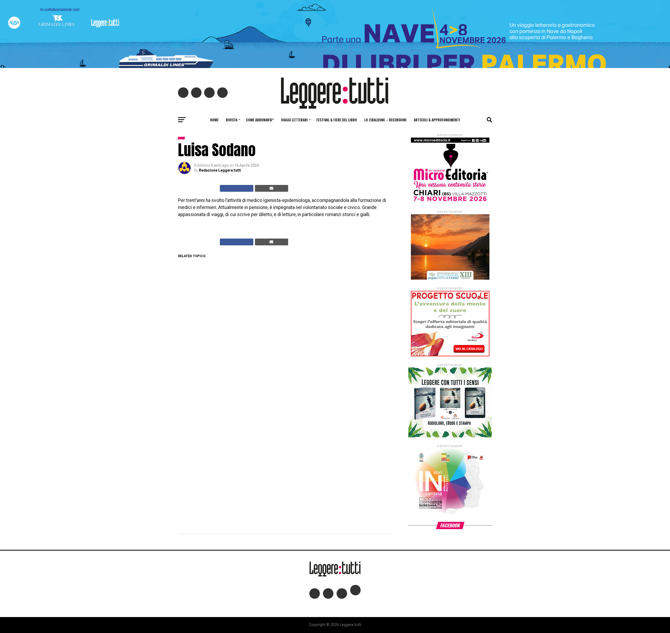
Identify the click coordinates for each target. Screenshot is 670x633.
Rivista (231, 119)
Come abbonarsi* (260, 119)
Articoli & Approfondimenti (437, 119)
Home (214, 119)
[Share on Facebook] (236, 188)
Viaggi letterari (294, 119)
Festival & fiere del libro (336, 119)
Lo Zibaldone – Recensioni (385, 119)
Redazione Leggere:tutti (220, 170)
